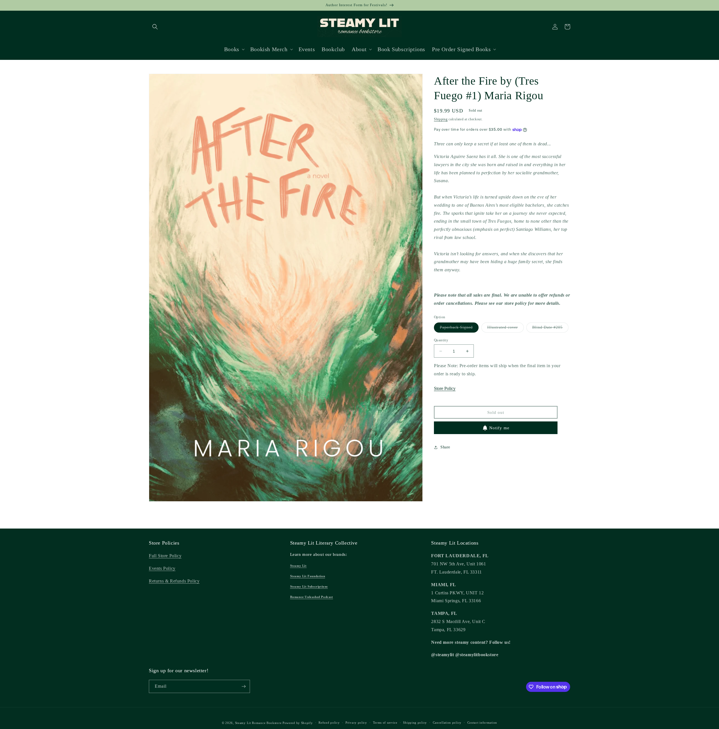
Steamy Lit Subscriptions (309, 586)
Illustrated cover (505, 329)
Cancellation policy (447, 722)
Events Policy (162, 568)
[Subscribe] (243, 686)
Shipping (441, 119)
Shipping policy (415, 722)
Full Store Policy (165, 555)
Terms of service (385, 722)
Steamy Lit (298, 565)
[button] (155, 27)
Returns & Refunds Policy (174, 581)
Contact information (482, 722)
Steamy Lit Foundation (307, 576)
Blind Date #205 (550, 329)
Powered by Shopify (298, 723)
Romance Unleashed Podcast (311, 597)
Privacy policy (356, 722)
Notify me (499, 428)
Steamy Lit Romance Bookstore (258, 723)
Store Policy (445, 388)
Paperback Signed (459, 329)
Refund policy (329, 722)
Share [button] (445, 447)
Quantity (441, 340)
